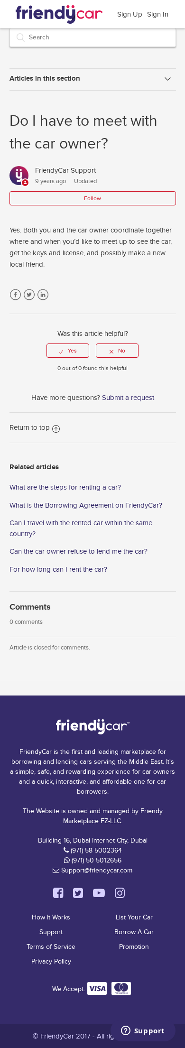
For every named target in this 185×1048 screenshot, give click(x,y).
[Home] (59, 13)
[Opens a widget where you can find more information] (143, 1031)
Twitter (29, 295)
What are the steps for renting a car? (65, 487)
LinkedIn (43, 295)
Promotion (134, 947)
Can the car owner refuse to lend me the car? (78, 551)
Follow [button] (92, 198)
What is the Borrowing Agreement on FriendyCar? (85, 505)
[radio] (67, 350)
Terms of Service (51, 947)
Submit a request (128, 397)
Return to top (29, 427)
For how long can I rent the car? (58, 569)
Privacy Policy (51, 961)
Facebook (15, 295)
